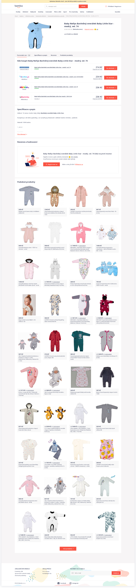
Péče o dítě (57, 12)
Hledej (83, 6)
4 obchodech (30, 390)
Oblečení (25, 12)
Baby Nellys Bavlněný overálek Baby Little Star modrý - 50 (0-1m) (53, 96)
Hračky (18, 12)
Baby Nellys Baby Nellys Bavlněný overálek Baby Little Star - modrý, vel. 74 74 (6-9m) (58, 77)
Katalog (21, 16)
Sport (65, 12)
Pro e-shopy (46, 571)
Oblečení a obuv (29, 16)
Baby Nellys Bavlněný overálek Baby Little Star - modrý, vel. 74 (52, 67)
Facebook (63, 583)
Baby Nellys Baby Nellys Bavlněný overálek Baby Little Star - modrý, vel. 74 (56, 87)
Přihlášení (111, 6)
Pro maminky (73, 12)
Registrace (118, 6)
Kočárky (40, 12)
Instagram (75, 583)
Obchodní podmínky (20, 575)
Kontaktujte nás (47, 573)
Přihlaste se (79, 164)
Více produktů (67, 549)
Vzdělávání (89, 12)
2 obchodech (82, 318)
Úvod (16, 16)
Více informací (21, 134)
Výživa (82, 12)
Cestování (49, 12)
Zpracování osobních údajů (22, 573)
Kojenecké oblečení (41, 16)
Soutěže (117, 12)
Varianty (36, 99)
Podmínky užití (19, 571)
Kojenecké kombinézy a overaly (56, 16)
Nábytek (33, 12)
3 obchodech (82, 246)
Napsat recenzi (89, 29)
